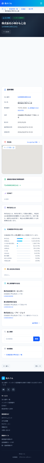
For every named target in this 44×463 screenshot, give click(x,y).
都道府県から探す (7, 409)
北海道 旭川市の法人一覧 (14, 355)
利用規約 (15, 457)
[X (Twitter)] (8, 389)
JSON (7, 32)
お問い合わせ (6, 430)
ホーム (4, 9)
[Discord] (3, 389)
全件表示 (35, 323)
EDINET (4, 406)
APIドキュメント (7, 418)
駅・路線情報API (7, 445)
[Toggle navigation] (41, 3)
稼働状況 (4, 427)
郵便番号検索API (7, 439)
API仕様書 (5, 421)
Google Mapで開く (32, 142)
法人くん (8, 3)
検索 (36, 339)
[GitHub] (13, 389)
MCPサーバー (6, 424)
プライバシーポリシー (25, 457)
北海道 (23, 9)
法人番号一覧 (6, 399)
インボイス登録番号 (8, 402)
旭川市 (31, 9)
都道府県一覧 (13, 9)
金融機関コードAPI (8, 442)
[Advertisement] (22, 60)
